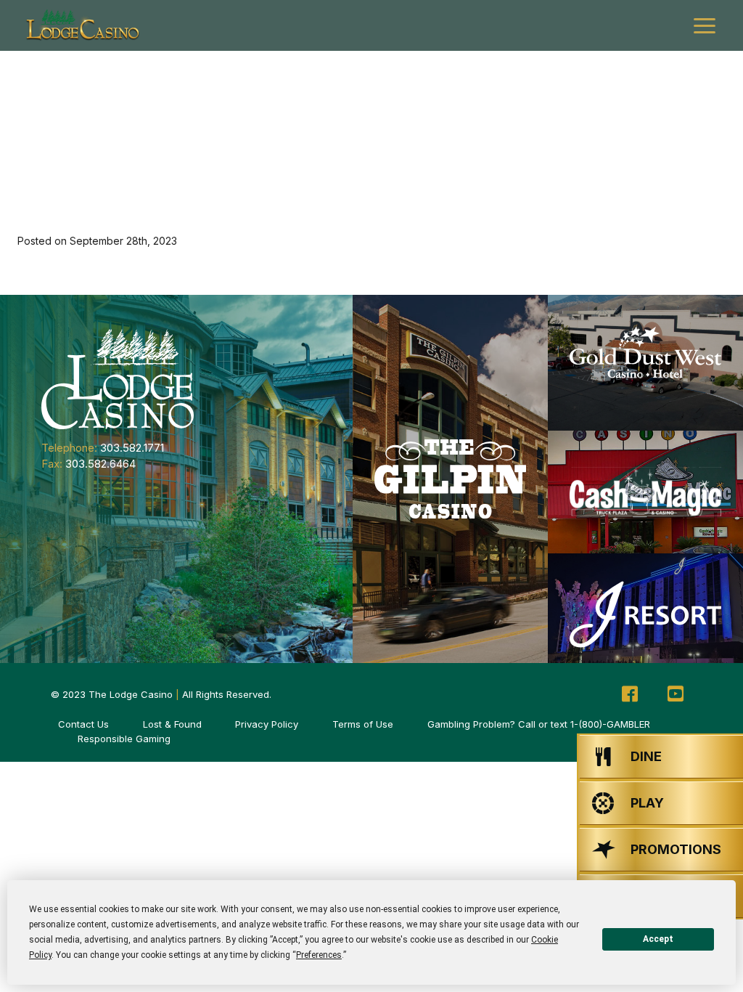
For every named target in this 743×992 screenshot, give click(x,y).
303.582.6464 (100, 464)
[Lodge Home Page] (117, 378)
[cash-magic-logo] (645, 492)
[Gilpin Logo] (450, 479)
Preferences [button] (319, 955)
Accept (658, 939)
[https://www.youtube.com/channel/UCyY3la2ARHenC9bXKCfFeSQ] (675, 694)
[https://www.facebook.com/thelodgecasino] (630, 694)
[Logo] (82, 25)
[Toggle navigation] (704, 25)
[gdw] (645, 363)
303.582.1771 (132, 448)
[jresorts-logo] (645, 614)
